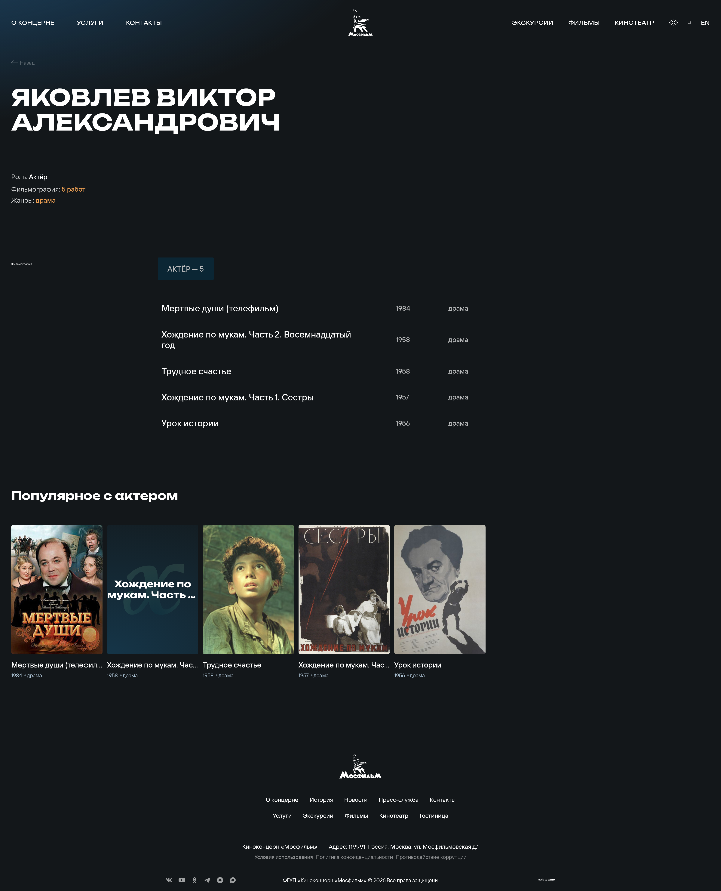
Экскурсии (532, 22)
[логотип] (360, 22)
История (321, 799)
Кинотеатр (634, 22)
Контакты (144, 22)
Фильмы (584, 22)
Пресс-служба (399, 799)
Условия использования (284, 857)
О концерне (32, 22)
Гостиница (434, 815)
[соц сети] (169, 880)
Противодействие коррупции (431, 857)
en (705, 22)
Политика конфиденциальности (354, 857)
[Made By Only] (546, 879)
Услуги (90, 22)
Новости (355, 799)
